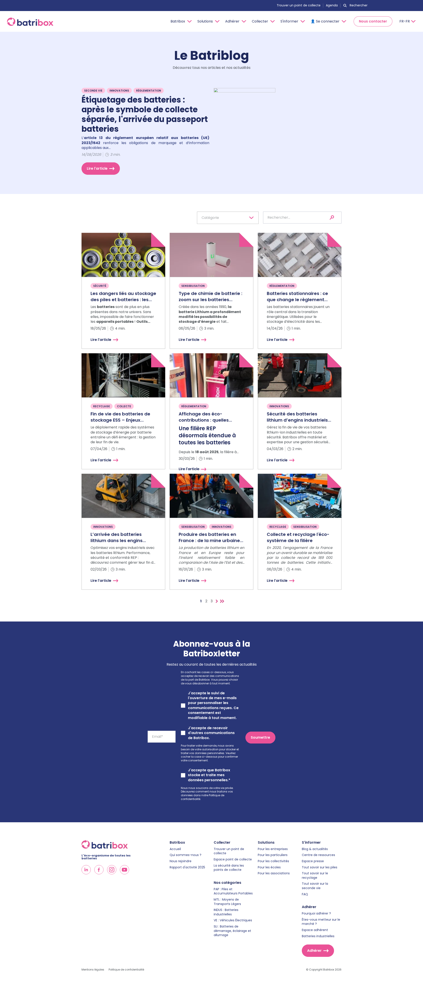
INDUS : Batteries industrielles (226, 912)
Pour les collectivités (273, 861)
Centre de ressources (318, 855)
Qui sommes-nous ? (185, 855)
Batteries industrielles (318, 936)
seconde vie (93, 90)
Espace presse (313, 861)
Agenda (332, 6)
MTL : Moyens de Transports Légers (227, 902)
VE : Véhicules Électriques (233, 920)
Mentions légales (93, 969)
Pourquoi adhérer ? (316, 913)
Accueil (175, 849)
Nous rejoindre (180, 861)
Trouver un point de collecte (299, 6)
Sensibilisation (193, 286)
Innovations (119, 90)
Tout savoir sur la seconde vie (315, 886)
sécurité (99, 286)
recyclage (101, 406)
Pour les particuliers (273, 855)
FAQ (305, 894)
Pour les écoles (269, 867)
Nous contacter (373, 21)
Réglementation (148, 90)
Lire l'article (97, 168)
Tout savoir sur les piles (319, 867)
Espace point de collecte (233, 859)
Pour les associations (274, 873)
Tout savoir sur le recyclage (315, 875)
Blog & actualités (315, 849)
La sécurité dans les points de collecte (229, 868)
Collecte (124, 406)
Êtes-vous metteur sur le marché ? (321, 922)
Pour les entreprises (273, 849)
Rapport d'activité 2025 (187, 867)
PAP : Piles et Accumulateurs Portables (233, 891)
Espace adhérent (315, 930)
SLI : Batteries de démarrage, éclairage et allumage (232, 930)
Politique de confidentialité (126, 969)
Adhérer (314, 950)
